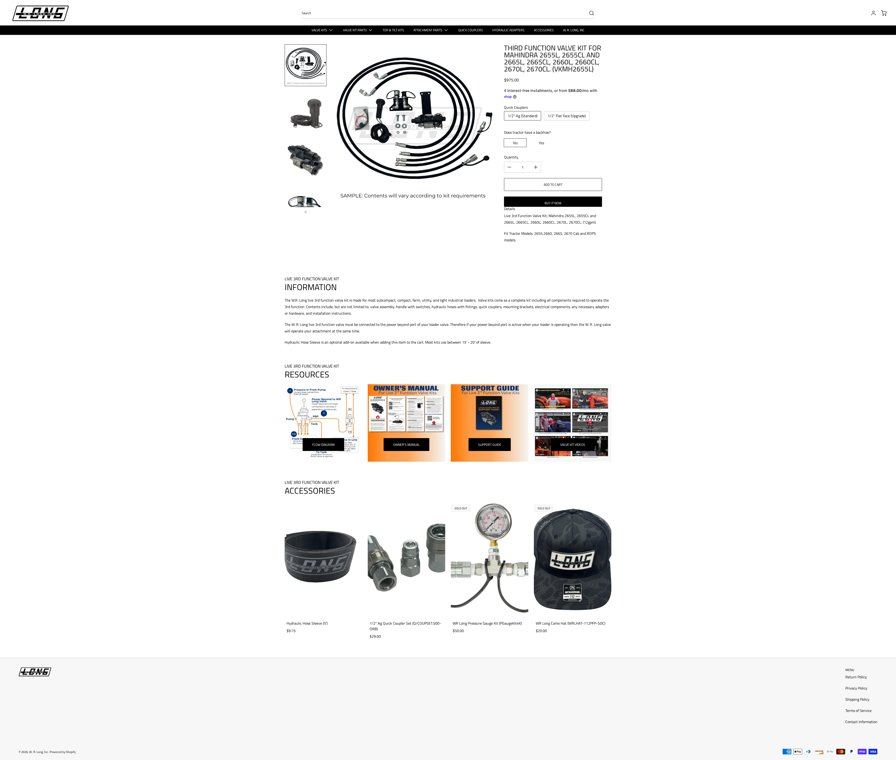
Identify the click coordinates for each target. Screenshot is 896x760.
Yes (541, 143)
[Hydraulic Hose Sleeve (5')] (323, 558)
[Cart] (881, 13)
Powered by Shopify (63, 751)
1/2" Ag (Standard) (522, 116)
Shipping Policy (857, 699)
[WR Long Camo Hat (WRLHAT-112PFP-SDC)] (572, 558)
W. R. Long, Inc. (39, 751)
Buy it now (553, 203)
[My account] (871, 13)
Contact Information (861, 722)
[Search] (589, 13)
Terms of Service (858, 710)
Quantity (511, 157)
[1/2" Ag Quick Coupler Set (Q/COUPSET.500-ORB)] (406, 558)
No (515, 143)
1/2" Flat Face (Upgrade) (567, 116)
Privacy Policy (856, 688)
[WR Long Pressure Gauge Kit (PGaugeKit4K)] (489, 558)
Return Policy (856, 677)
